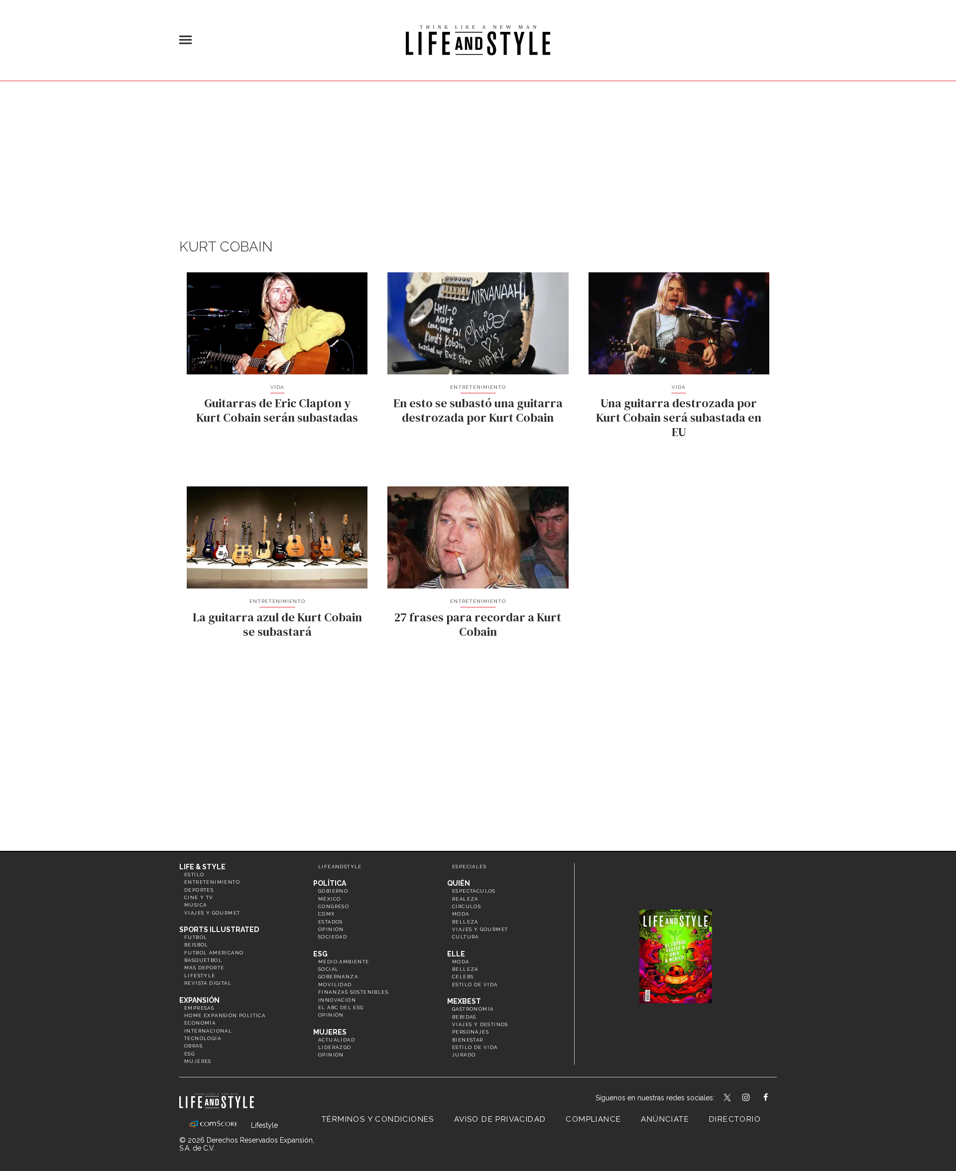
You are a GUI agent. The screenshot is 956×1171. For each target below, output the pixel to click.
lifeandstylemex (754, 1098)
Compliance (593, 1119)
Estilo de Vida (475, 1047)
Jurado (464, 1054)
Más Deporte (204, 967)
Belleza (465, 922)
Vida (277, 387)
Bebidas (464, 1017)
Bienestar (467, 1040)
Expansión (199, 1000)
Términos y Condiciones (378, 1119)
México (329, 899)
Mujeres (198, 1061)
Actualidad (336, 1040)
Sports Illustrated (219, 930)
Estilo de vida (475, 984)
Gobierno (333, 891)
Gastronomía (472, 1009)
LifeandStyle (340, 866)
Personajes (470, 1032)
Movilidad (335, 984)
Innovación (337, 1000)
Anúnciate (665, 1119)
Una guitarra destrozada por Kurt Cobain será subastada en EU (678, 417)
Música (195, 905)
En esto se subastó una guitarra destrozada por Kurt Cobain (478, 410)
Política (329, 883)
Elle (456, 954)
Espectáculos (474, 891)
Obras (193, 1046)
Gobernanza (338, 976)
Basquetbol (203, 960)
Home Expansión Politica (224, 1015)
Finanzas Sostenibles (353, 992)
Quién (458, 883)
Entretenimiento (478, 387)
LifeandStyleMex (727, 1098)
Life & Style (202, 867)
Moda (461, 914)
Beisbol (196, 944)
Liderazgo (335, 1047)
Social (328, 969)
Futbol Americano (213, 952)
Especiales (469, 866)
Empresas (199, 1008)
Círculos (466, 906)
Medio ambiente (343, 961)
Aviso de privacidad (500, 1119)
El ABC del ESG (341, 1007)
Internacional (208, 1031)
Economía (200, 1023)
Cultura (465, 936)
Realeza (465, 899)
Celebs (463, 976)
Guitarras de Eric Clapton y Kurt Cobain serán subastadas (277, 410)
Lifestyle (200, 975)
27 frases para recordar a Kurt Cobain (477, 624)
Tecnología (202, 1038)
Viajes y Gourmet (212, 913)
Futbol (195, 937)
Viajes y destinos (480, 1024)
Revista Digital (208, 983)
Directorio (735, 1119)
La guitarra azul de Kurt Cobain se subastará (277, 624)
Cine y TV (199, 897)
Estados (330, 922)
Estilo (194, 874)
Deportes (199, 890)
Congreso (333, 906)
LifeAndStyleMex (774, 1098)
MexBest (464, 1001)
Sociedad (332, 936)
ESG (189, 1053)
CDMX (326, 914)
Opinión (331, 929)
